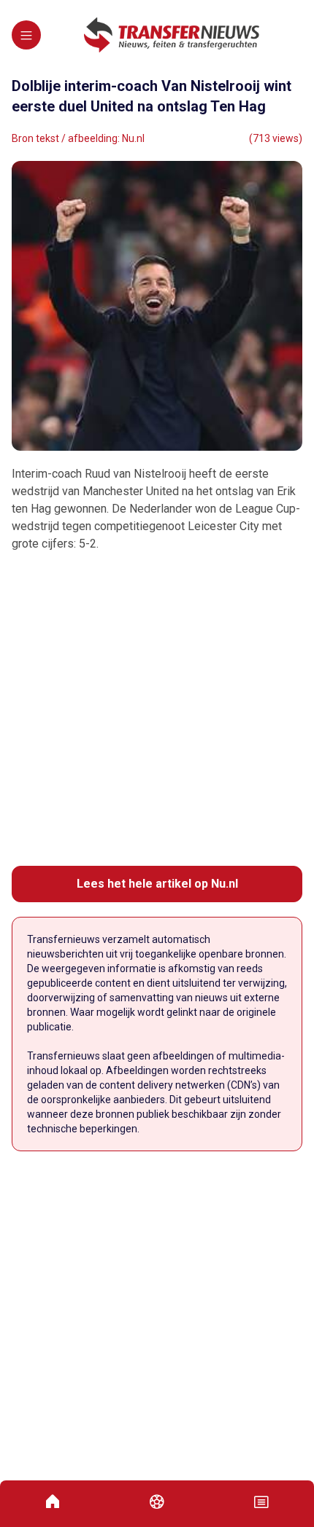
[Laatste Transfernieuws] (171, 34)
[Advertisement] (157, 709)
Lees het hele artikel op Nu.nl (157, 884)
